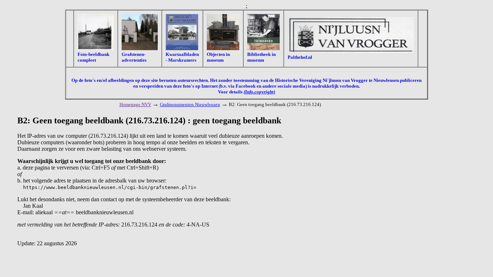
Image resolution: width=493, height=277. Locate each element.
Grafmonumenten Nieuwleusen (190, 104)
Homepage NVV (135, 104)
